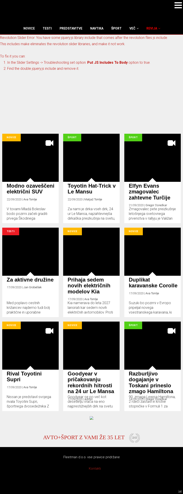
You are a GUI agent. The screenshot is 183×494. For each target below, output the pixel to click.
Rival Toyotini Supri (24, 376)
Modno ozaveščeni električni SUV (30, 189)
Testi (11, 231)
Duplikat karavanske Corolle (153, 282)
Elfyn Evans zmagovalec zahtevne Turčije (149, 192)
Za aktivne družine (30, 280)
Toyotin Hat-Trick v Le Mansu (92, 189)
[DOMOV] (22, 28)
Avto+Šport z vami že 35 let (84, 437)
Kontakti (95, 468)
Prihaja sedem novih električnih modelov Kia (89, 286)
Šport (72, 137)
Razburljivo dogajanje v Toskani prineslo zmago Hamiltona (151, 382)
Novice (11, 137)
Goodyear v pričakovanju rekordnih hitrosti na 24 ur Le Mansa (91, 382)
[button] (178, 5)
